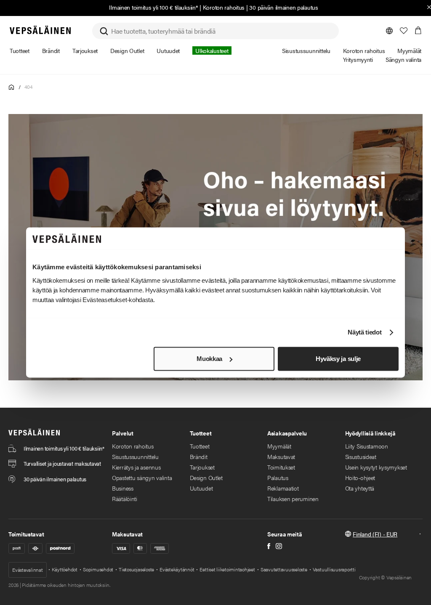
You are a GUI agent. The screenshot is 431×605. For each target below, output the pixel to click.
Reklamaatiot (283, 488)
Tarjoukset (202, 467)
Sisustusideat (360, 456)
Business (122, 488)
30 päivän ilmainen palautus (283, 7)
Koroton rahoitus (224, 7)
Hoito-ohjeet (360, 477)
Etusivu (11, 87)
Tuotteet (200, 446)
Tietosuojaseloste (136, 569)
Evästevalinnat (27, 569)
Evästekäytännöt (177, 569)
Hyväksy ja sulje (338, 358)
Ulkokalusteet (211, 50)
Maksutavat (281, 456)
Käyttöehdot (64, 569)
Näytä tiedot (364, 332)
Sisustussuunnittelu (135, 456)
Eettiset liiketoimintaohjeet (227, 569)
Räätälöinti (124, 498)
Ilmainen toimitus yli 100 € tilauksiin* (153, 7)
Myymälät (279, 446)
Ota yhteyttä (360, 488)
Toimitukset (281, 467)
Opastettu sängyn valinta (142, 477)
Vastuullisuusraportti (334, 569)
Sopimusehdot (98, 569)
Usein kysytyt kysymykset (376, 467)
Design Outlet (206, 477)
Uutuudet (201, 488)
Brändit (199, 456)
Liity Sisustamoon (366, 446)
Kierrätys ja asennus (136, 467)
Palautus (277, 477)
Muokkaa (209, 358)
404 (28, 86)
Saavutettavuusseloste (284, 569)
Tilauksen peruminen (293, 498)
